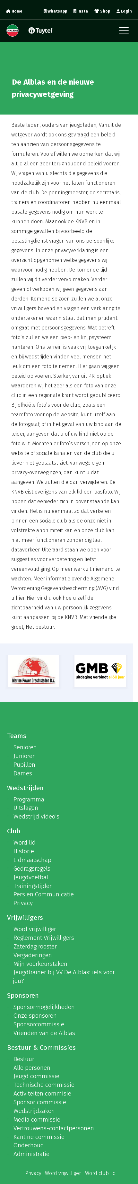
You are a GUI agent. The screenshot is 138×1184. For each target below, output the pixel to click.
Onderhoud (28, 1145)
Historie (23, 851)
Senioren (25, 747)
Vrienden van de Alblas (44, 1033)
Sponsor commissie (39, 1102)
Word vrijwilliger (34, 929)
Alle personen (31, 1067)
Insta (82, 11)
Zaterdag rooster (35, 946)
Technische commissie (43, 1084)
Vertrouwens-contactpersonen (53, 1128)
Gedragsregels (31, 868)
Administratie (31, 1154)
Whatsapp (57, 11)
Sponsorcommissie (38, 1024)
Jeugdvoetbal (30, 877)
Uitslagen (25, 807)
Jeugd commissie (36, 1076)
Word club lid (100, 1173)
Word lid (24, 842)
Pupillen (24, 764)
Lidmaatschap (32, 860)
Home (16, 11)
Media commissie (36, 1119)
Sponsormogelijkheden (44, 1007)
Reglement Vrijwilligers (43, 937)
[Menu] (125, 32)
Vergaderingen (32, 955)
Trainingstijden (33, 886)
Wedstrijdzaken (34, 1111)
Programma (28, 799)
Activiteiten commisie (42, 1093)
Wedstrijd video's (36, 816)
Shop (104, 11)
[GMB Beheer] (100, 671)
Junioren (24, 756)
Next (130, 673)
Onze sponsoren (35, 1015)
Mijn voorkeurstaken (40, 963)
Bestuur (23, 1059)
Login (126, 11)
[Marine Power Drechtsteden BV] (33, 671)
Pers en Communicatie (43, 894)
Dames (22, 773)
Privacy (23, 903)
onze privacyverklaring (68, 250)
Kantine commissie (39, 1137)
